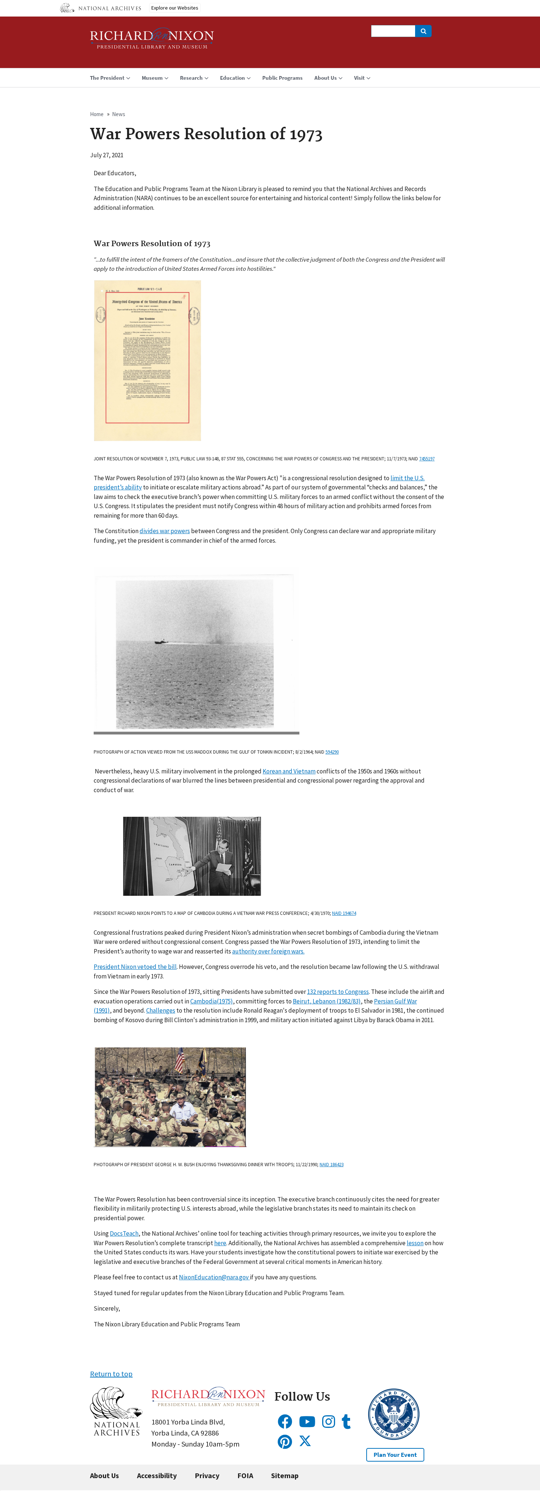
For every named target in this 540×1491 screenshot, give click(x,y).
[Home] (152, 41)
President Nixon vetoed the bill (135, 967)
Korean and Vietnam (289, 771)
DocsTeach (124, 1233)
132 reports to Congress (338, 992)
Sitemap (285, 1475)
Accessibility (157, 1475)
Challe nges (160, 1010)
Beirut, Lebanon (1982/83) (327, 1001)
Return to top (111, 1373)
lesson (415, 1243)
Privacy (207, 1475)
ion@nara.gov (231, 1277)
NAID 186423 (331, 1164)
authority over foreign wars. (268, 951)
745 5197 (427, 459)
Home (97, 114)
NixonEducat (196, 1277)
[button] (116, 1432)
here (220, 1243)
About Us (104, 1475)
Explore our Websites (174, 7)
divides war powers (165, 531)
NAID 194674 (344, 913)
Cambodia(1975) (211, 1001)
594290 (332, 752)
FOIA (245, 1475)
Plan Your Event (395, 1455)
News (118, 114)
